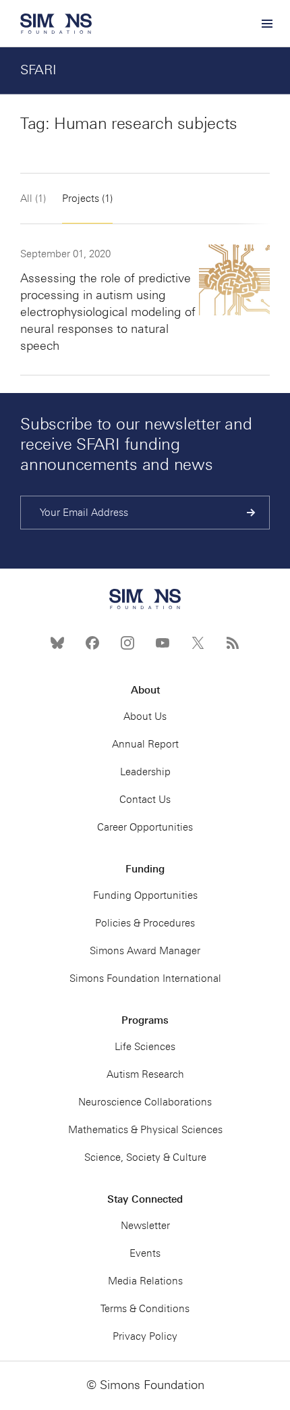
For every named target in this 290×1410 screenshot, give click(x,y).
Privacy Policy (145, 1336)
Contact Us (145, 799)
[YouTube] (162, 643)
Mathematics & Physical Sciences (145, 1130)
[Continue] (251, 512)
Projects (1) (87, 198)
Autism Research (145, 1074)
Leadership (145, 772)
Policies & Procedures (145, 923)
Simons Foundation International (145, 978)
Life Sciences (145, 1047)
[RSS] (232, 643)
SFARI (38, 69)
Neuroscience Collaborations (145, 1102)
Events (145, 1253)
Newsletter (145, 1226)
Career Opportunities (145, 827)
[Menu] (266, 23)
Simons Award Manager (145, 951)
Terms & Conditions (145, 1309)
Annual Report (145, 744)
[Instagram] (127, 643)
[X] (197, 643)
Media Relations (145, 1281)
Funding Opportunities (145, 895)
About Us (145, 716)
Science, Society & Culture (145, 1157)
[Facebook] (92, 643)
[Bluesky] (57, 643)
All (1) (33, 198)
